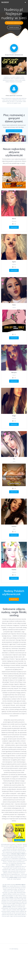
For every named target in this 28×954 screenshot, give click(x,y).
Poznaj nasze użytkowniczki (14, 22)
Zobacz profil (14, 227)
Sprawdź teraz (14, 599)
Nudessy (5, 2)
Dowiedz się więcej (14, 27)
